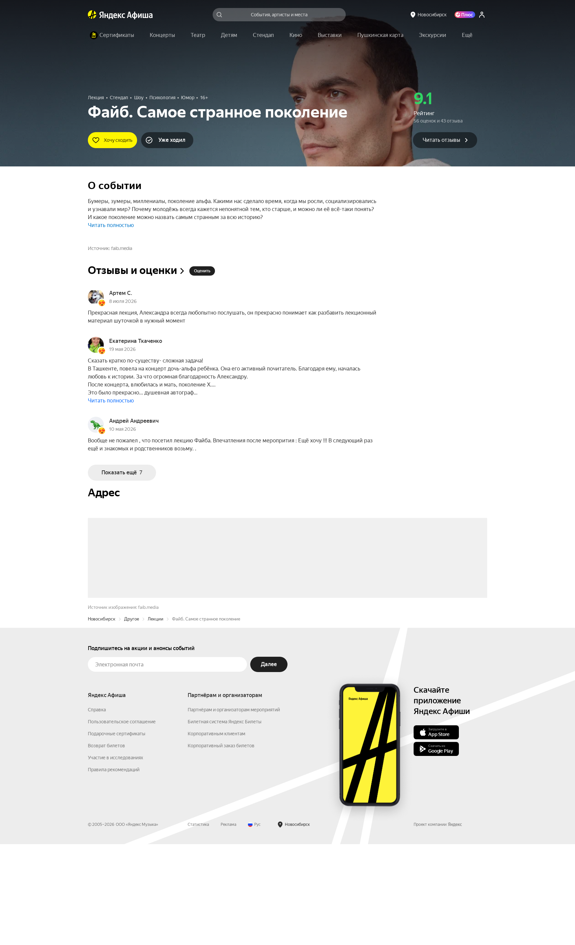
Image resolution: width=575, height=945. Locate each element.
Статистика (198, 925)
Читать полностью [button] (111, 225)
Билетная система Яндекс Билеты (225, 822)
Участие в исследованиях (115, 858)
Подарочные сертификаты (116, 834)
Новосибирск (101, 719)
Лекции (155, 719)
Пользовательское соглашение (122, 822)
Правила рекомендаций (113, 870)
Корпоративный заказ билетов (221, 846)
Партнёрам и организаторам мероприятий (234, 810)
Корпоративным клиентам (216, 834)
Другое (131, 719)
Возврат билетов (106, 846)
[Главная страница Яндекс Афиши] (92, 14)
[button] (467, 35)
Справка (97, 810)
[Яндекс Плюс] (465, 14)
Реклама (228, 925)
